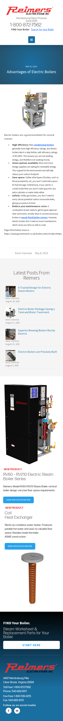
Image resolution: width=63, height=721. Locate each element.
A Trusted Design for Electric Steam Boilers (34, 289)
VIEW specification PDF (20, 546)
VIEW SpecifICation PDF (18, 500)
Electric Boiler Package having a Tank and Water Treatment (36, 310)
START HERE (31, 645)
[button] (31, 39)
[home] (29, 10)
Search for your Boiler (42, 29)
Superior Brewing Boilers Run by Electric (36, 332)
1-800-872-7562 (25, 25)
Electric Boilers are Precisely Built (37, 351)
